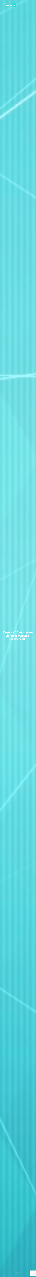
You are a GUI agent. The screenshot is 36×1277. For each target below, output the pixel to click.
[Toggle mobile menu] (32, 5)
